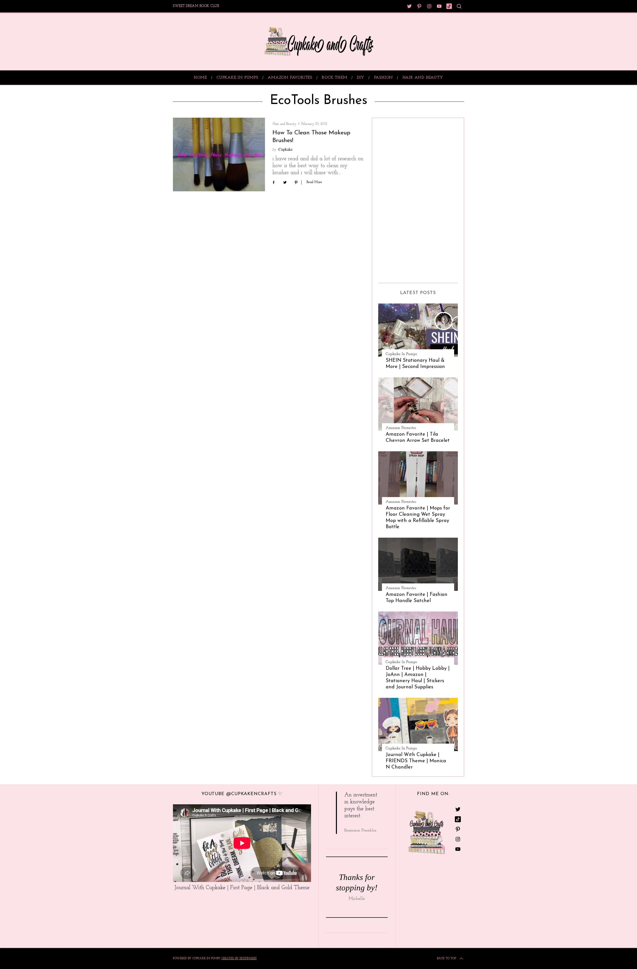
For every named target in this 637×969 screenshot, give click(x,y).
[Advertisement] (398, 198)
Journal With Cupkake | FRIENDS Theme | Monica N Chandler (416, 761)
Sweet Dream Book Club (196, 6)
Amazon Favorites (401, 428)
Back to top (446, 958)
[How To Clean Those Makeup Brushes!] (219, 154)
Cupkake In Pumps (401, 354)
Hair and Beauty (284, 124)
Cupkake (285, 149)
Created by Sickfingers (239, 958)
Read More (314, 182)
